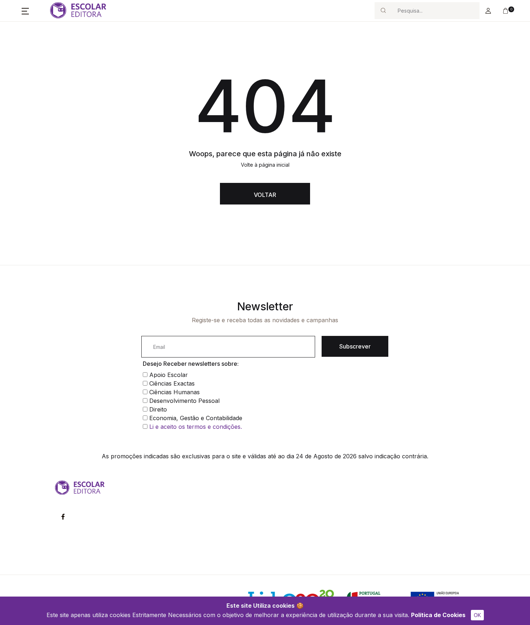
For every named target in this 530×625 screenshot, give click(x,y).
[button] (25, 10)
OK (477, 615)
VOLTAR (265, 194)
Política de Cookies (438, 615)
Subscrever (355, 346)
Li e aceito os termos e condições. (195, 426)
